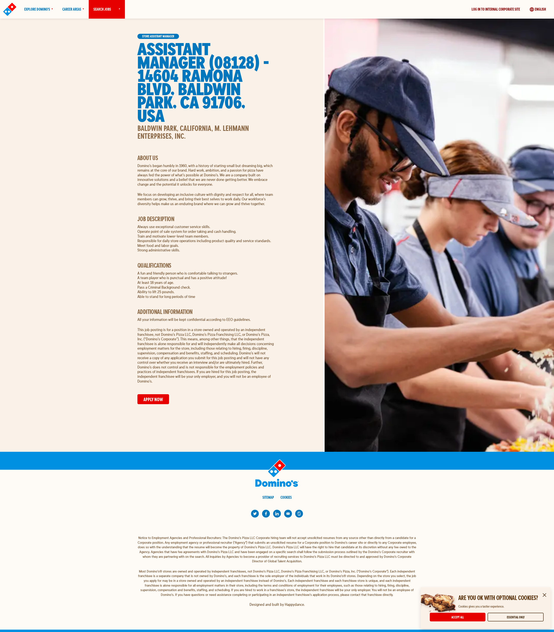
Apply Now (153, 399)
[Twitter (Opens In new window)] (255, 514)
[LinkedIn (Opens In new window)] (277, 514)
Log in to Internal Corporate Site (496, 9)
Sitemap (268, 497)
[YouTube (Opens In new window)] (288, 514)
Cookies (286, 497)
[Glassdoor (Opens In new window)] (299, 514)
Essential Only (516, 617)
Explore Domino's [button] (37, 9)
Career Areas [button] (71, 9)
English (540, 9)
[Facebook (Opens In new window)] (266, 514)
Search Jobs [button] (102, 9)
